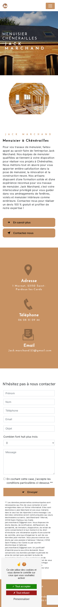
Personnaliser (21, 599)
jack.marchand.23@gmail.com (30, 350)
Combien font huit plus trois (20, 436)
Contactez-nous (23, 233)
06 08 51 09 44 (29, 320)
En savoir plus (22, 222)
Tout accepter (22, 586)
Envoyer (32, 492)
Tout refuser (22, 592)
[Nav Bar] (50, 6)
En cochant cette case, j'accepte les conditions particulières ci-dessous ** (30, 480)
